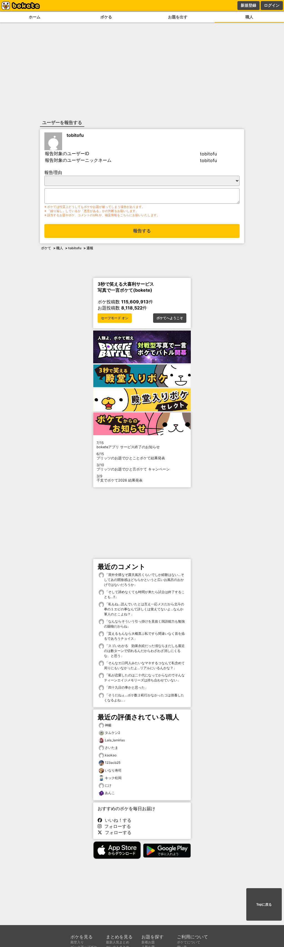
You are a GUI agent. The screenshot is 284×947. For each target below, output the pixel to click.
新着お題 (148, 942)
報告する (142, 230)
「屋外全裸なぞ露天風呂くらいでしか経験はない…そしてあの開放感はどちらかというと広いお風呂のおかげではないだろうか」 (144, 580)
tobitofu (75, 135)
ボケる (106, 16)
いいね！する (116, 820)
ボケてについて (188, 942)
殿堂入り (77, 942)
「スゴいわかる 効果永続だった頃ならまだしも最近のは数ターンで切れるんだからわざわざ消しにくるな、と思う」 (144, 651)
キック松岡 (113, 778)
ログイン (272, 5)
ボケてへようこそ (169, 318)
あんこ (110, 793)
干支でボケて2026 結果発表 (120, 478)
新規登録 (248, 5)
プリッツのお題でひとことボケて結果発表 (131, 456)
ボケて (46, 248)
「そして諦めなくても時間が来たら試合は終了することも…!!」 (144, 594)
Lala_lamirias (115, 740)
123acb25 (112, 762)
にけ (108, 785)
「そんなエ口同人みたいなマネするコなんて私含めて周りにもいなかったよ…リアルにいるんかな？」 (144, 665)
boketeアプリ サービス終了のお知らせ (128, 445)
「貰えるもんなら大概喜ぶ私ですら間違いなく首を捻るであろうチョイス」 (144, 636)
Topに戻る (264, 904)
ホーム (34, 16)
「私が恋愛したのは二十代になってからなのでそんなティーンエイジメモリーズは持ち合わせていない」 (144, 677)
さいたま (111, 747)
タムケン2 (112, 733)
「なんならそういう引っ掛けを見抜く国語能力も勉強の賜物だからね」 (144, 623)
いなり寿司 (113, 770)
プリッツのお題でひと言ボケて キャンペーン (133, 467)
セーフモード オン (114, 318)
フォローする (116, 826)
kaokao (110, 755)
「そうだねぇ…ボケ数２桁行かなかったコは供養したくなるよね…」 (144, 697)
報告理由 (53, 172)
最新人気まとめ (117, 942)
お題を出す (177, 16)
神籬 (108, 725)
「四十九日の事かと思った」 (126, 687)
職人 (249, 16)
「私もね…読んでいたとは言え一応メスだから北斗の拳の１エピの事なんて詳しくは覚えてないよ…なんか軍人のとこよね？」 (144, 609)
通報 (90, 248)
